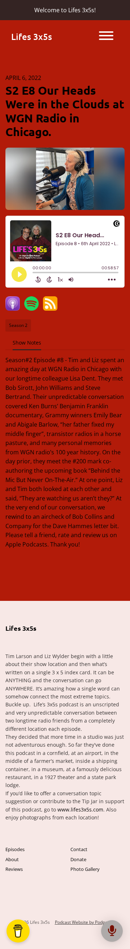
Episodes (15, 849)
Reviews (14, 869)
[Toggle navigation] (106, 37)
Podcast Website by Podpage (84, 922)
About (12, 859)
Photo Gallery (85, 869)
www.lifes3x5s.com (80, 809)
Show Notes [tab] (27, 342)
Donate (78, 859)
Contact (78, 849)
